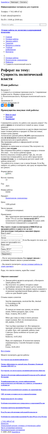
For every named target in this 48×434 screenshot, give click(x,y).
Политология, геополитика (16, 60)
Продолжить (6, 254)
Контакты (9, 52)
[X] (12, 105)
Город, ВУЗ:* (6, 249)
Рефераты (9, 62)
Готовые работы (12, 39)
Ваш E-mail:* (6, 233)
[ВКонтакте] (2, 105)
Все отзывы (5, 351)
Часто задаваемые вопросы (11, 428)
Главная (9, 37)
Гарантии (9, 43)
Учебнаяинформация (11, 48)
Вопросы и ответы (13, 45)
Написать (5, 423)
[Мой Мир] (8, 105)
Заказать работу (12, 41)
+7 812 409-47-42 (7, 421)
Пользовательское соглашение (13, 430)
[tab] (11, 115)
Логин (3, 238)
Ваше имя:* (5, 245)
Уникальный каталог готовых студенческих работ (21, 426)
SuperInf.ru (16, 432)
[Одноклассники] (5, 105)
